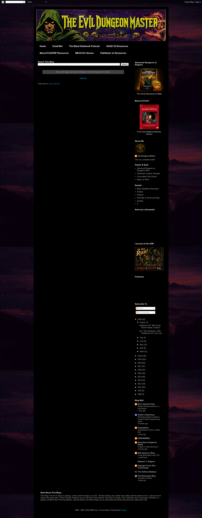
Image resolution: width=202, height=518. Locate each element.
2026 (140, 319)
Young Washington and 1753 (148, 455)
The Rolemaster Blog (147, 476)
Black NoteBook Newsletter (148, 189)
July (142, 338)
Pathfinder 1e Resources (113, 53)
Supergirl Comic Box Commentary (147, 467)
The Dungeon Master (146, 156)
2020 (140, 356)
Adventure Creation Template (148, 173)
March (142, 351)
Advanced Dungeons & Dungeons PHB (146, 169)
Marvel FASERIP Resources (54, 53)
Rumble (140, 201)
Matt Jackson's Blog (146, 453)
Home (43, 46)
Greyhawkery (143, 428)
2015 (140, 373)
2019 (140, 359)
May (142, 345)
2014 (140, 377)
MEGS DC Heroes (84, 53)
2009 (140, 394)
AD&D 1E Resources (117, 46)
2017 (140, 366)
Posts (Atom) (54, 84)
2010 (140, 391)
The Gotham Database (147, 472)
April (142, 348)
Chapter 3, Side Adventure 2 (148, 447)
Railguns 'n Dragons (146, 461)
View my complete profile (145, 160)
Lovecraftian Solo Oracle (147, 177)
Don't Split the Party (146, 404)
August (143, 322)
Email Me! (57, 46)
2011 (140, 387)
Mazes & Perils (143, 180)
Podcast (140, 195)
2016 (140, 370)
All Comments (144, 312)
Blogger (123, 510)
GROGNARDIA (144, 438)
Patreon (140, 192)
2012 (140, 384)
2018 (140, 363)
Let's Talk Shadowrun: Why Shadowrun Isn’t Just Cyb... (151, 332)
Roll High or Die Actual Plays (148, 198)
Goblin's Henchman (146, 415)
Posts (140, 308)
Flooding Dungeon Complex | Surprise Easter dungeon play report (149, 419)
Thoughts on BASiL (145, 478)
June (142, 341)
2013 (140, 380)
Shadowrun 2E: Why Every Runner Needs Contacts (150, 326)
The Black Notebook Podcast (84, 46)
